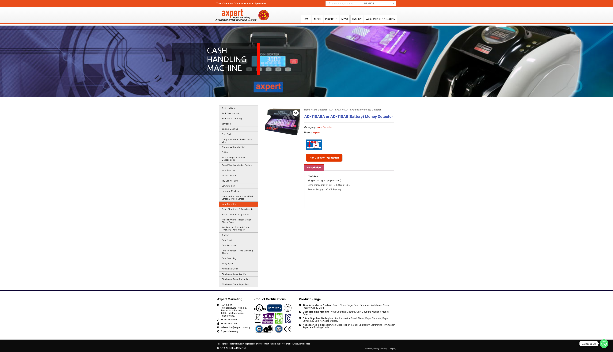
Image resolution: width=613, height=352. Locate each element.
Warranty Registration (380, 19)
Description (314, 167)
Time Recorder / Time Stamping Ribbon (237, 251)
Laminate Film (228, 186)
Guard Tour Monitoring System (237, 165)
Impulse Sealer (229, 175)
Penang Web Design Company (384, 349)
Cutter (225, 152)
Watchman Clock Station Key (236, 279)
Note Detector (229, 204)
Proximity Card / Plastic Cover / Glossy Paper (237, 220)
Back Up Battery (230, 108)
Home (306, 19)
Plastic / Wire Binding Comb (235, 214)
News (344, 19)
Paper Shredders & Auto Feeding (238, 209)
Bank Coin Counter (231, 113)
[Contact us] (604, 343)
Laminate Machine (231, 191)
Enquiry (357, 19)
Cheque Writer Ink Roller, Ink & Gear (237, 140)
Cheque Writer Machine (233, 147)
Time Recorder (229, 245)
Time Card (227, 240)
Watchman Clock (230, 268)
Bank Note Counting (232, 118)
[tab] (314, 167)
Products (331, 19)
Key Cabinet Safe (230, 180)
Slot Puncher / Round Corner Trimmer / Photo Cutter (236, 228)
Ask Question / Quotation (324, 157)
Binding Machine (230, 129)
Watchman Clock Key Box (234, 274)
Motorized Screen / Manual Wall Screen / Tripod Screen (237, 197)
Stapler (225, 235)
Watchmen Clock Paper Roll (235, 284)
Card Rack (226, 134)
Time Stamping (229, 258)
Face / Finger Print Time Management (234, 158)
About (317, 19)
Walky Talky (227, 263)
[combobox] (379, 3)
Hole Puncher (228, 170)
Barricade (226, 123)
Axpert (316, 132)
